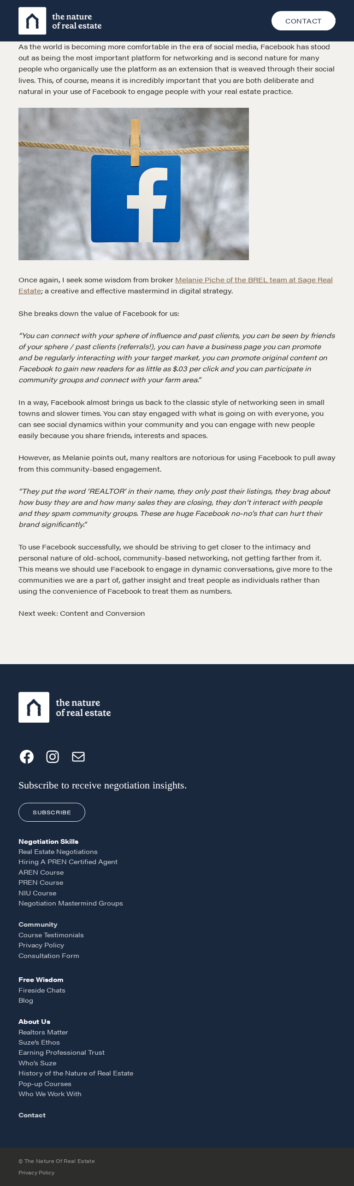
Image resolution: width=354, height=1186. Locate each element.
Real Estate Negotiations (58, 851)
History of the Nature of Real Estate (75, 1072)
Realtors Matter (43, 1031)
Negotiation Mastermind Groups (70, 902)
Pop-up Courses (44, 1083)
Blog (25, 1000)
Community (38, 924)
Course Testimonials (51, 934)
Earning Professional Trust (61, 1052)
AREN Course (41, 871)
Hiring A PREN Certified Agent (68, 861)
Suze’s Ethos (39, 1041)
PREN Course (40, 882)
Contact (32, 1114)
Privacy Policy (41, 944)
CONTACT (303, 20)
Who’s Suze (37, 1062)
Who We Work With (50, 1093)
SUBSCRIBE (52, 812)
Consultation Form (48, 955)
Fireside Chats (41, 989)
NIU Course (37, 892)
